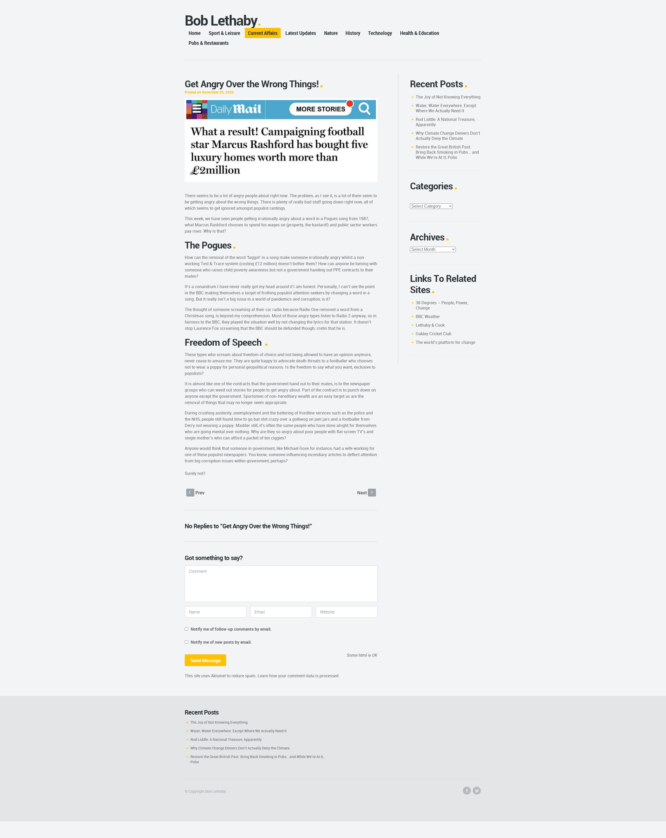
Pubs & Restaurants (209, 42)
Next (365, 492)
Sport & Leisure (224, 32)
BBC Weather (428, 316)
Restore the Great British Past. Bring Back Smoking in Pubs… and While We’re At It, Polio (447, 152)
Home (195, 32)
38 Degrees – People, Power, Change (442, 305)
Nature (331, 32)
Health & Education (419, 32)
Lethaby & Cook (430, 325)
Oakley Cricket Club (433, 334)
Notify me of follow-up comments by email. (231, 629)
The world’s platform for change (445, 342)
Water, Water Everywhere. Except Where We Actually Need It (446, 108)
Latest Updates (300, 32)
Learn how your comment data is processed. (299, 676)
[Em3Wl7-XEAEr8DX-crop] (281, 140)
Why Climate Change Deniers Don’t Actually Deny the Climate (448, 135)
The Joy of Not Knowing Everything (448, 97)
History (352, 32)
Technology (380, 32)
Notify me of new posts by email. (221, 642)
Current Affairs (263, 32)
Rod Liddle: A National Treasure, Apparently (445, 121)
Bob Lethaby (221, 20)
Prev (196, 492)
